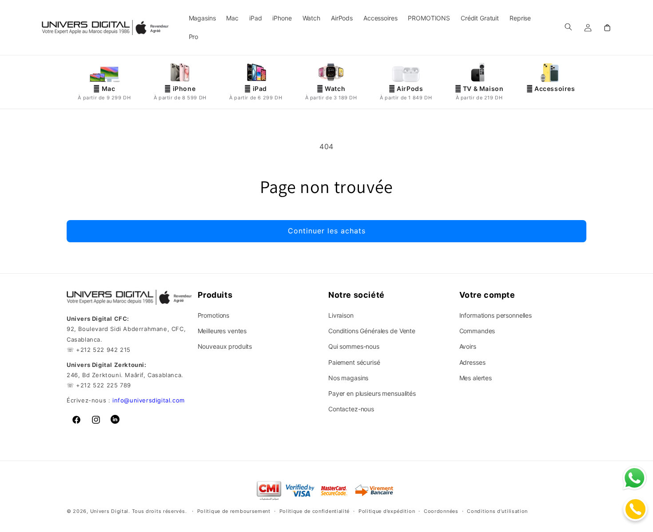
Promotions (214, 315)
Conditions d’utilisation (497, 511)
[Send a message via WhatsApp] (635, 478)
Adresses (472, 362)
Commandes (477, 331)
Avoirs (467, 346)
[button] (568, 26)
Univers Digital (109, 511)
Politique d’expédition (386, 511)
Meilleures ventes (222, 331)
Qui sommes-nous (353, 346)
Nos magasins (348, 378)
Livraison (341, 315)
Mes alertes (475, 378)
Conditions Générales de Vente (371, 331)
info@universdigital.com (148, 400)
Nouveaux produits (225, 346)
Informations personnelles (495, 315)
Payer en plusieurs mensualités (372, 393)
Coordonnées (441, 511)
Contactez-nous (351, 409)
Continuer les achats (327, 230)
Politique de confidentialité (314, 511)
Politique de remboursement (234, 511)
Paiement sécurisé (354, 362)
